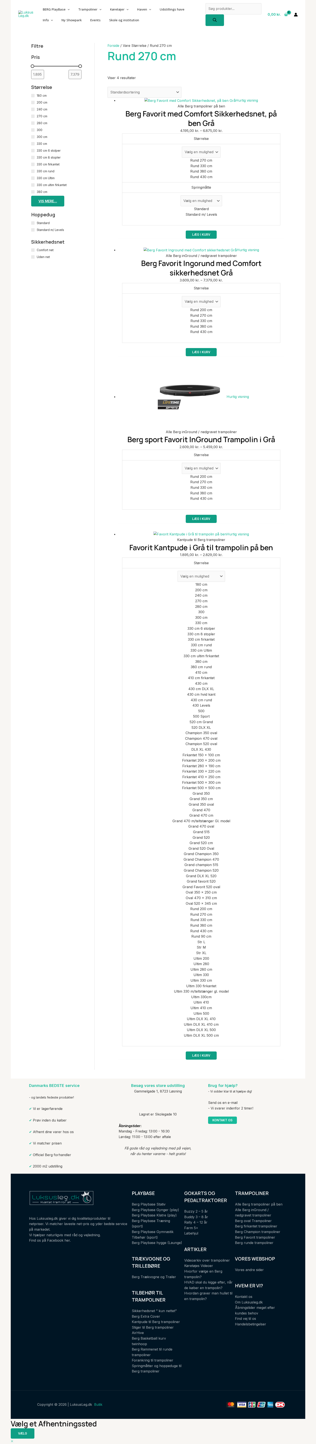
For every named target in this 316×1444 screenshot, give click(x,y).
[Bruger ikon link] (296, 15)
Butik (98, 1404)
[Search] (215, 20)
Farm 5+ (191, 1228)
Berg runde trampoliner (254, 1243)
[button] (12, 1441)
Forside (113, 45)
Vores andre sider (249, 1270)
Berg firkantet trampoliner (256, 1226)
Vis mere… (47, 201)
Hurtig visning (247, 100)
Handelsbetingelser (250, 1324)
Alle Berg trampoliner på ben (258, 1204)
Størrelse (201, 138)
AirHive (138, 1333)
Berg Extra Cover (146, 1316)
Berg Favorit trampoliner (255, 1237)
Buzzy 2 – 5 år (196, 1211)
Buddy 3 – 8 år (196, 1217)
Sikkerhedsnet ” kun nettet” (154, 1311)
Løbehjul (191, 1233)
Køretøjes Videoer (198, 1266)
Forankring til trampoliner (152, 1360)
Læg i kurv (201, 234)
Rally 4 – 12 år (195, 1222)
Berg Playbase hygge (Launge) (157, 1243)
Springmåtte (201, 187)
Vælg (22, 1433)
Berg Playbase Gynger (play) (155, 1210)
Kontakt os (222, 1120)
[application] (68, 9)
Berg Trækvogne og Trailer (154, 1277)
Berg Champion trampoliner (257, 1232)
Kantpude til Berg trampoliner (156, 1322)
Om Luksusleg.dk (249, 1302)
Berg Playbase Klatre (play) (154, 1215)
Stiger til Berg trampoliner (153, 1327)
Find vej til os (245, 1318)
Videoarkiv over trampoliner (207, 1260)
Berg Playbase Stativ (149, 1204)
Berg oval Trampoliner (253, 1221)
